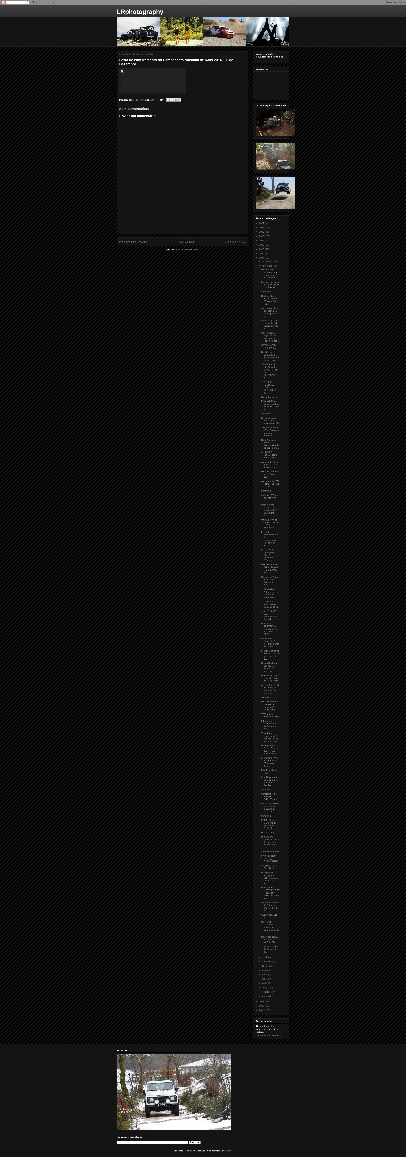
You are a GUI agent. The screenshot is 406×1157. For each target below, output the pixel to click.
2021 (262, 227)
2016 (262, 249)
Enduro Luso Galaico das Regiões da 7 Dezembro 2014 (269, 510)
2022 (262, 223)
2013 (262, 1001)
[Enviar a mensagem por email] (167, 100)
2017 (262, 244)
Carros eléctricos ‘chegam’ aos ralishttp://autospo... (270, 312)
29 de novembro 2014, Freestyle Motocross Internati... (270, 431)
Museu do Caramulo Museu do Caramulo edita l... (270, 927)
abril (264, 983)
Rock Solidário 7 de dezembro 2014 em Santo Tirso (270, 300)
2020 (262, 231)
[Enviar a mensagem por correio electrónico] (161, 100)
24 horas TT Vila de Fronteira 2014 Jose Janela (269, 762)
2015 (262, 253)
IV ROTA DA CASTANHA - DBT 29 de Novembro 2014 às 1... (269, 555)
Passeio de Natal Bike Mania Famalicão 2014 (269, 581)
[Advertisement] (182, 212)
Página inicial (186, 241)
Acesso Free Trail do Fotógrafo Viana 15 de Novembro (270, 689)
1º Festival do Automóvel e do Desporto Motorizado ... (270, 593)
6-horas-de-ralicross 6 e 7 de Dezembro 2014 (269, 725)
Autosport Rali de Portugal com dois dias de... (269, 465)
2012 (262, 1006)
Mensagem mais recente (133, 241)
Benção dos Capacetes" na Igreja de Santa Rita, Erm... (270, 642)
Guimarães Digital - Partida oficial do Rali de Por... (270, 678)
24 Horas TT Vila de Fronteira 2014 (269, 498)
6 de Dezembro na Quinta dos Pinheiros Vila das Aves (269, 781)
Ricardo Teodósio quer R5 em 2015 (270, 474)
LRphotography (140, 11)
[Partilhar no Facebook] (176, 100)
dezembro (267, 261)
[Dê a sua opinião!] (170, 100)
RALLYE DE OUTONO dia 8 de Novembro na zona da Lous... (270, 842)
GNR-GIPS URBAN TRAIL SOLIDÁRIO (269, 455)
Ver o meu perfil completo (268, 1035)
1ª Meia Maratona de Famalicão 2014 (270, 949)
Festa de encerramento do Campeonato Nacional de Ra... (269, 539)
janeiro (265, 996)
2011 (262, 1010)
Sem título (266, 291)
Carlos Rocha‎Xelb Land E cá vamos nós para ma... (270, 667)
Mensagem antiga (235, 241)
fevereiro (266, 992)
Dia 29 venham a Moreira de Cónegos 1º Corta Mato (269, 705)
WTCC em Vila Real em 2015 (269, 346)
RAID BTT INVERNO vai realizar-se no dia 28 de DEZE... (269, 628)
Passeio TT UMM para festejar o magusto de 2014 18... (270, 807)
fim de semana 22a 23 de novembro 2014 (270, 421)
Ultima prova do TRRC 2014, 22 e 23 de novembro (270, 523)
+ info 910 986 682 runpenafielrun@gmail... (269, 615)
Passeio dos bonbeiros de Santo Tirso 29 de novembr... (269, 273)
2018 (262, 240)
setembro (267, 961)
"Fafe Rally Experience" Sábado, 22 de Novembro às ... (270, 737)
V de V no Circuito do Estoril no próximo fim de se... (270, 906)
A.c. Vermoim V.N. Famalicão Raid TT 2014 (270, 484)
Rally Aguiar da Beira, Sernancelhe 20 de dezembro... (270, 444)
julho (264, 970)
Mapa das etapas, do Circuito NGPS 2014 (270, 939)
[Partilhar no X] (173, 100)
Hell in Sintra (267, 832)
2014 (262, 257)
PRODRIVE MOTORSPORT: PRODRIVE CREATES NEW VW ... (270, 892)
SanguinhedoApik (270, 851)
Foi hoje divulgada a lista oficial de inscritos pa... (270, 285)
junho (265, 974)
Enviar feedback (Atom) (188, 250)
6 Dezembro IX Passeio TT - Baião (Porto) (269, 796)
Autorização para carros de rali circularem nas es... (269, 324)
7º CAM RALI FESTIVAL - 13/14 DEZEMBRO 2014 (268, 387)
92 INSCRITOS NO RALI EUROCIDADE (269, 859)
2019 (262, 236)
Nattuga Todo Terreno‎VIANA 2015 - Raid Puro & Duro (269, 749)
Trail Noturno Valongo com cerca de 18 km (270, 604)
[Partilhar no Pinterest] (179, 100)
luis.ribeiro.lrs (266, 1026)
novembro (267, 266)
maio (264, 979)
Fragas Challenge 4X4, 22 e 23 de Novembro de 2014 (270, 654)
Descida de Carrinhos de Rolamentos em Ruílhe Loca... (270, 356)
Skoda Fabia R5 (269, 397)
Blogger (228, 1151)
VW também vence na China (270, 715)
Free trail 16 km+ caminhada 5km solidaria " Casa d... (270, 405)
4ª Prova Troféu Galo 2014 (269, 867)
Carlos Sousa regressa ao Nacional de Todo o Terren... (270, 337)
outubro (266, 957)
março (265, 987)
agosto (265, 966)
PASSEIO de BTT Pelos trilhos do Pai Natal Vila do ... (270, 568)
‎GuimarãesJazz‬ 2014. (269, 916)
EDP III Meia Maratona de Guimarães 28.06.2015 (268, 824)
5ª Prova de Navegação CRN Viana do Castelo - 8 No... (269, 878)
